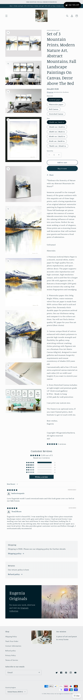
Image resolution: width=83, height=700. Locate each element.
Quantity (50, 151)
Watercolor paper (56, 104)
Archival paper (55, 99)
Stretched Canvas (56, 114)
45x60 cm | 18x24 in (57, 132)
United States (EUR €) (15, 692)
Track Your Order (11, 641)
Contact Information (13, 646)
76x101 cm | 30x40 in (57, 146)
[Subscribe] (39, 672)
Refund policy (14, 574)
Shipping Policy (11, 636)
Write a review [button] (41, 477)
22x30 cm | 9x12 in (56, 122)
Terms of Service (11, 660)
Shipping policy (14, 553)
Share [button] (51, 175)
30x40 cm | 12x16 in (57, 127)
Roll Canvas (53, 109)
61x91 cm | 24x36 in (57, 141)
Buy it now (62, 168)
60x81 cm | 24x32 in (57, 136)
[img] (12, 490)
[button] (6, 16)
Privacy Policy (10, 655)
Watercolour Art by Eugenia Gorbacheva (59, 693)
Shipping (50, 92)
